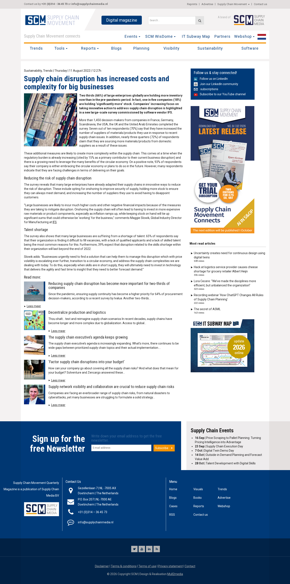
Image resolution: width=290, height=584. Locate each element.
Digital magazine (121, 20)
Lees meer (34, 306)
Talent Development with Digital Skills (225, 463)
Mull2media (175, 574)
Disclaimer (102, 566)
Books (197, 497)
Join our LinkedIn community (219, 84)
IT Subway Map (196, 36)
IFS (55, 222)
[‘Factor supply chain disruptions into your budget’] (35, 370)
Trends (36, 48)
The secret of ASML (207, 309)
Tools (59, 48)
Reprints (192, 4)
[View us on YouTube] (142, 549)
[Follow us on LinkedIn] (149, 549)
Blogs (116, 48)
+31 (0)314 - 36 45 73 (54, 4)
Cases (173, 506)
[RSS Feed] (156, 549)
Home (173, 489)
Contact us (260, 4)
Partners (222, 36)
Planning (141, 48)
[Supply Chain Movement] (52, 20)
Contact (190, 566)
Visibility (171, 48)
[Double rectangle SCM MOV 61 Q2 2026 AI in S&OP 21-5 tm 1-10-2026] (222, 169)
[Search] (200, 20)
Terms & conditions (124, 566)
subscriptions (209, 89)
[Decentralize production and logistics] (35, 321)
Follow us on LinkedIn (214, 78)
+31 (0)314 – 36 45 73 (92, 512)
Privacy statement (170, 566)
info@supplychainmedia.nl (89, 4)
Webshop (243, 36)
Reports (88, 48)
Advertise (207, 4)
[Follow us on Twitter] (134, 549)
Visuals (198, 489)
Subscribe (161, 448)
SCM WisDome (159, 36)
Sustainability (210, 48)
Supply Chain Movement (232, 4)
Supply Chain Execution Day (219, 446)
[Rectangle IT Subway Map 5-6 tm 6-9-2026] (222, 345)
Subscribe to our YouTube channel (223, 94)
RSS (172, 514)
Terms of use (147, 566)
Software (250, 48)
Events (131, 36)
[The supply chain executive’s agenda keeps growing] (35, 345)
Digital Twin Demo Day (214, 450)
